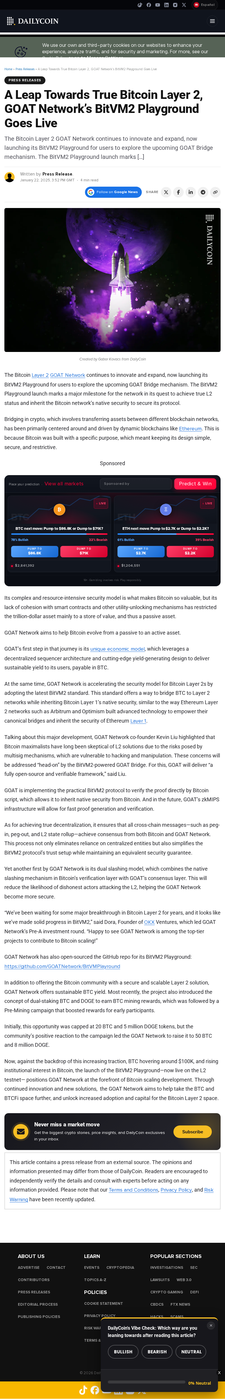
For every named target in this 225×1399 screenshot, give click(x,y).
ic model (135, 649)
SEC (193, 1267)
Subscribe (192, 1131)
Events (91, 1267)
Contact (56, 1267)
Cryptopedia (120, 1267)
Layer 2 (40, 375)
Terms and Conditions (133, 1190)
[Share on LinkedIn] (190, 192)
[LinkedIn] (166, 5)
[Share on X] (166, 192)
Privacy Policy (176, 1190)
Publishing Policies (39, 1316)
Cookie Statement (103, 1303)
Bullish (123, 1352)
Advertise (29, 1267)
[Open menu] (212, 21)
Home (8, 69)
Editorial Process (38, 1304)
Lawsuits (160, 1280)
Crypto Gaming (166, 1292)
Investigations (166, 1267)
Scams (176, 1316)
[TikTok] (140, 5)
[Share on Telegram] (203, 192)
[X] (184, 5)
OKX (149, 922)
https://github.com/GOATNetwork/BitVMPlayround (62, 966)
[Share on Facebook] (178, 192)
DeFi (194, 1292)
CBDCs (156, 1304)
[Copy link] (215, 192)
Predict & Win (195, 483)
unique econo (106, 649)
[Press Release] (9, 176)
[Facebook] (148, 5)
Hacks (156, 1316)
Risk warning (98, 1328)
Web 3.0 (184, 1280)
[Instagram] (175, 5)
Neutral (191, 1352)
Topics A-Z (95, 1280)
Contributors (34, 1280)
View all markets (64, 483)
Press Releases (25, 69)
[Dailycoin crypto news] (33, 21)
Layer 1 (138, 721)
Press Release (57, 174)
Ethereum (190, 428)
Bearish (157, 1352)
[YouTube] (157, 5)
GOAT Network (67, 375)
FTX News (180, 1304)
